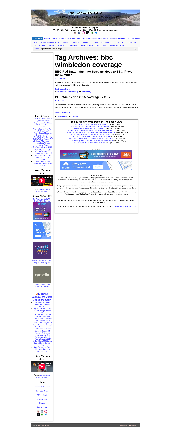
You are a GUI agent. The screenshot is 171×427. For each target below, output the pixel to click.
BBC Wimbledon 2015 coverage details (82, 97)
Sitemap (42, 403)
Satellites (71, 92)
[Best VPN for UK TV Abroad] (96, 169)
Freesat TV (75, 42)
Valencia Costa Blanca (42, 387)
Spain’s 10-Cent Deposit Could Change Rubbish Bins (42, 311)
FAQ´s (97, 45)
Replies (74, 116)
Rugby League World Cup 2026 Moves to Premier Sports (104, 38)
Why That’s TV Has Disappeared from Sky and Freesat (42, 163)
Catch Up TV (98, 42)
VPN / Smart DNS (39, 45)
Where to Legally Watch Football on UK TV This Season (42, 157)
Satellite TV (87, 42)
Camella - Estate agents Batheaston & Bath (42, 286)
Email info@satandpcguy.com (103, 30)
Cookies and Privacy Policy (128, 425)
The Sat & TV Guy (43, 425)
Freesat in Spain (42, 391)
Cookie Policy (42, 407)
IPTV (123, 42)
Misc (104, 45)
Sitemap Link (42, 399)
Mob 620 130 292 (78, 30)
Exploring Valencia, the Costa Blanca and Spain (42, 296)
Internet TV (108, 42)
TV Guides (73, 45)
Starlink (51, 45)
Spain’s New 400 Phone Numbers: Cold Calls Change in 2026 (42, 349)
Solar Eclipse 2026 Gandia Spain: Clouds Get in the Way (42, 343)
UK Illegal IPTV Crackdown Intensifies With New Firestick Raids (42, 143)
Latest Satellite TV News (48, 42)
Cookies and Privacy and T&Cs (125, 206)
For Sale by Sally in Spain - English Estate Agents (42, 262)
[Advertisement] (85, 4)
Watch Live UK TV (87, 45)
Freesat (60, 92)
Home (36, 42)
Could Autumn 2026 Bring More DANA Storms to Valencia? (43, 305)
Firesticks (132, 42)
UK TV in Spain (63, 42)
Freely (118, 42)
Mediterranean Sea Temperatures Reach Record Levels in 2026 (43, 337)
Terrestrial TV (61, 45)
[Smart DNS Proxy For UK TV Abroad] (96, 160)
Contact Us (114, 45)
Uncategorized (62, 116)
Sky (76, 92)
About (122, 45)
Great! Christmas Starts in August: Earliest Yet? (62, 38)
